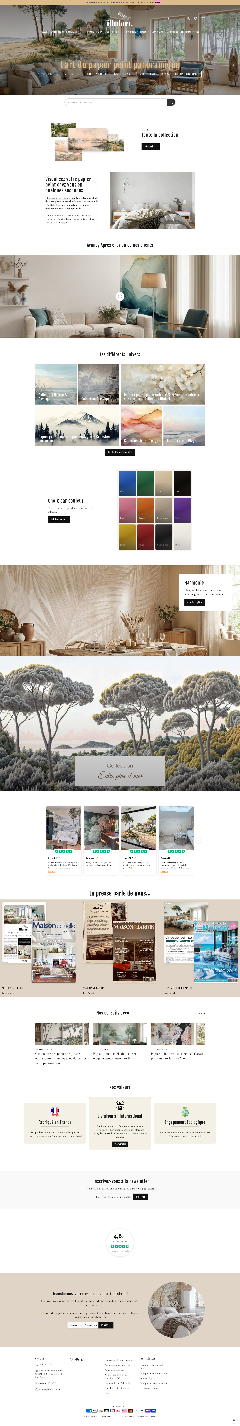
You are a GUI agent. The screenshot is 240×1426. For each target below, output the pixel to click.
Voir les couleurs (59, 519)
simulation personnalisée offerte (78, 219)
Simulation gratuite (190, 31)
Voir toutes (199, 1013)
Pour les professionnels (117, 1388)
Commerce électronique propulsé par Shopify (138, 1416)
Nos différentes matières (117, 1364)
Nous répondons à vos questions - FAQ (116, 1376)
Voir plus (51, 872)
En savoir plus (120, 1144)
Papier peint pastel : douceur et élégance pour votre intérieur (114, 1056)
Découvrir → (150, 146)
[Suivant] (198, 840)
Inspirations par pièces (135, 31)
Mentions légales (148, 1378)
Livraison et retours (149, 1388)
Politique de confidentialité (153, 1373)
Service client (158, 31)
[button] (174, 18)
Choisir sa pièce (194, 602)
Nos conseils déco (114, 31)
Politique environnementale (153, 1383)
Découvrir (120, 725)
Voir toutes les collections (120, 452)
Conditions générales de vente (151, 1366)
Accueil (44, 31)
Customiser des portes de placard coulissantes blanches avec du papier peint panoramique (60, 1058)
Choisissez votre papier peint (61, 197)
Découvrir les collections (187, 74)
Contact (108, 1393)
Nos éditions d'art (95, 31)
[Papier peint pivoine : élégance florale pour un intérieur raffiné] (178, 1034)
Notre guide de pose (115, 1369)
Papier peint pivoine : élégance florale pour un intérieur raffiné (177, 1056)
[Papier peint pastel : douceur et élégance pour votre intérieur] (120, 1034)
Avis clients (173, 31)
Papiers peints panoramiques (119, 1359)
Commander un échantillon (118, 1383)
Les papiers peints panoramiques (66, 31)
